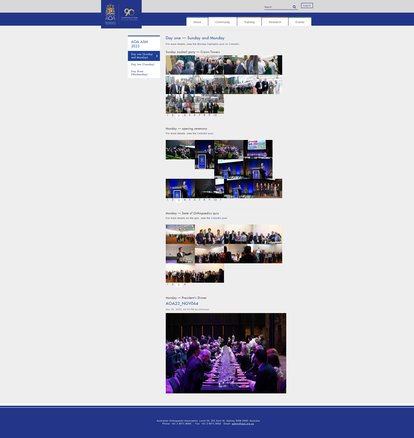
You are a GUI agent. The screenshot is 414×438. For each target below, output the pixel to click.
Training (249, 22)
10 (215, 115)
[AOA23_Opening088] (257, 149)
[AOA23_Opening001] (267, 188)
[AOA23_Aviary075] (180, 65)
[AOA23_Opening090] (228, 169)
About (197, 22)
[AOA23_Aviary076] (209, 84)
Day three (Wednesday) (139, 73)
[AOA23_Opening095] (257, 169)
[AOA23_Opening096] (180, 149)
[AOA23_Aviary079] (209, 65)
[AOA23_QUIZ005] (238, 253)
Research (275, 22)
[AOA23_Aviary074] (267, 65)
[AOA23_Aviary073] (238, 84)
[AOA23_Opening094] (209, 188)
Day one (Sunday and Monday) (142, 56)
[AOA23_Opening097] (228, 149)
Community (222, 22)
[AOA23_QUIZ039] (209, 273)
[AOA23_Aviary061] (180, 103)
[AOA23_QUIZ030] (267, 253)
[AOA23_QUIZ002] (180, 253)
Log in (307, 5)
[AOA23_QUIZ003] (267, 234)
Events (299, 22)
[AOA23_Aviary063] (267, 84)
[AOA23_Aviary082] (238, 65)
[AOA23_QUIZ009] (238, 234)
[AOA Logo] (121, 4)
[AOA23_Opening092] (180, 188)
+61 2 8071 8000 (182, 423)
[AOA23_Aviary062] (209, 103)
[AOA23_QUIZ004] (209, 234)
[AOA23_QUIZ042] (209, 253)
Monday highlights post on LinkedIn (218, 44)
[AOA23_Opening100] (204, 154)
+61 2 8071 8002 (212, 423)
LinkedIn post (205, 133)
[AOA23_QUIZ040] (180, 234)
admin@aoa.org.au (243, 423)
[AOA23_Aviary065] (180, 84)
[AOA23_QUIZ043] (180, 273)
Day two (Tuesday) (142, 64)
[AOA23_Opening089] (238, 188)
